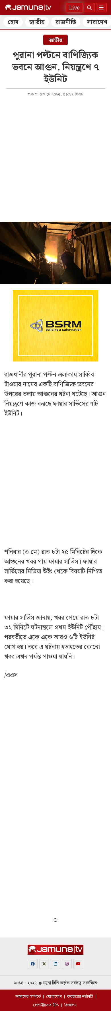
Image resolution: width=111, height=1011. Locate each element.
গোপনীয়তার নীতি (46, 1005)
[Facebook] (33, 963)
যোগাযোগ (54, 997)
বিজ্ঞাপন (70, 1005)
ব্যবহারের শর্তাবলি (80, 997)
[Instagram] (67, 963)
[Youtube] (78, 963)
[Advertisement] (55, 158)
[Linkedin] (55, 963)
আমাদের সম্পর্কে (28, 997)
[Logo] (28, 8)
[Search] (89, 7)
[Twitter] (44, 963)
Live (74, 8)
